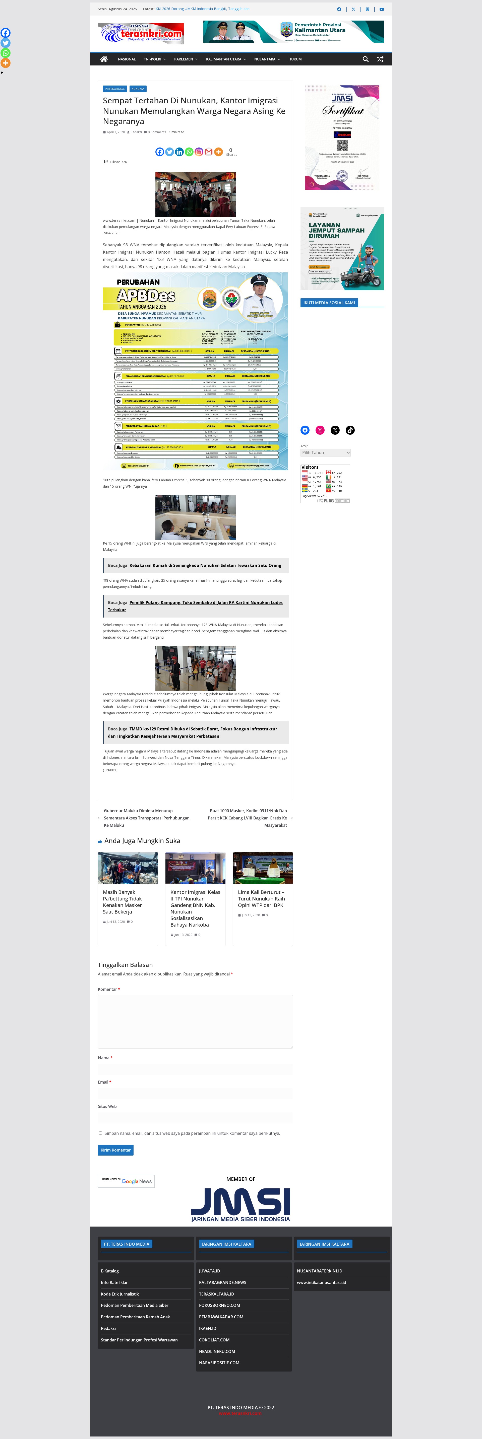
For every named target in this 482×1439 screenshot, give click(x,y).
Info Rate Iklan (115, 1282)
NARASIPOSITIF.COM (219, 1363)
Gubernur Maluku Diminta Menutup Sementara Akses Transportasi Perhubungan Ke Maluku (147, 818)
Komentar (109, 989)
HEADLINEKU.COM (217, 1351)
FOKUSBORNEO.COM (219, 1305)
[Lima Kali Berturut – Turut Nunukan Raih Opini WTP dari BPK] (263, 856)
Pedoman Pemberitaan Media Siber (134, 1305)
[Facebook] (159, 147)
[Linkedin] (179, 147)
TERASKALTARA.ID (216, 1294)
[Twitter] (169, 147)
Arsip (304, 445)
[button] (163, 59)
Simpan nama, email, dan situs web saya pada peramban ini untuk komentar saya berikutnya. (192, 1133)
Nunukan (138, 89)
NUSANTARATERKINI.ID (319, 1271)
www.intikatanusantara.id (321, 1282)
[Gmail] (208, 147)
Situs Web (107, 1106)
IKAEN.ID (207, 1328)
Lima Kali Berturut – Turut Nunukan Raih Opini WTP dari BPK (261, 898)
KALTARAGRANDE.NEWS (222, 1282)
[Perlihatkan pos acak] (380, 59)
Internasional (115, 89)
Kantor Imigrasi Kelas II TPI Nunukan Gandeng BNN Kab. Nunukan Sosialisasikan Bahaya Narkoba (195, 908)
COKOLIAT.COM (214, 1340)
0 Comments (157, 132)
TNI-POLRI (152, 59)
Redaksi (136, 132)
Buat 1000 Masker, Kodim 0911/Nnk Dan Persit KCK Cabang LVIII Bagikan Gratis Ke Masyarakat (247, 818)
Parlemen (183, 59)
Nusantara (264, 59)
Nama (105, 1058)
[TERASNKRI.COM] (104, 59)
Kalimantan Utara (223, 59)
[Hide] (2, 73)
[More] (218, 147)
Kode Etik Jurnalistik (120, 1294)
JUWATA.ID (209, 1271)
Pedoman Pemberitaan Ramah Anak (135, 1317)
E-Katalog (110, 1271)
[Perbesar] (377, 87)
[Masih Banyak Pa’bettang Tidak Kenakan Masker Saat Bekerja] (128, 856)
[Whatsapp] (189, 147)
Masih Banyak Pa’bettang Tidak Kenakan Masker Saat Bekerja (122, 902)
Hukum (295, 59)
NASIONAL (127, 59)
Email (104, 1082)
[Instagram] (199, 147)
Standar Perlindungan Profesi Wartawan (139, 1340)
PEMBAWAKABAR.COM (221, 1317)
